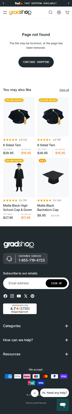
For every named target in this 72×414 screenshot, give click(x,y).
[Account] (59, 12)
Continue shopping (36, 62)
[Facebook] (5, 296)
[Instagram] (12, 296)
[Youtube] (19, 296)
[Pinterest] (32, 296)
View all (64, 90)
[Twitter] (25, 296)
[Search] (50, 12)
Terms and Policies (36, 402)
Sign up (56, 283)
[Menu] (5, 12)
